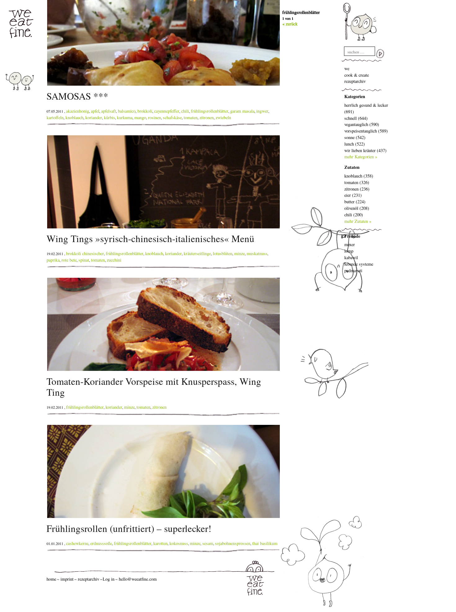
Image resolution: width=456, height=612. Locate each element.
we (346, 68)
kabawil (351, 257)
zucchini (114, 260)
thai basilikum (264, 543)
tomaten (191, 117)
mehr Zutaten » (357, 221)
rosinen (154, 117)
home (51, 579)
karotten (160, 543)
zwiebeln (223, 117)
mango (140, 117)
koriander (93, 117)
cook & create (356, 75)
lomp (348, 251)
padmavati (353, 270)
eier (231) (353, 195)
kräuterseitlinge (197, 253)
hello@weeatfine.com (138, 579)
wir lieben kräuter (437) (365, 150)
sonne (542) (354, 137)
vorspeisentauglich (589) (366, 131)
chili (185, 111)
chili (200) (353, 215)
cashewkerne (77, 543)
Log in (108, 579)
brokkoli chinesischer (85, 253)
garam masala (242, 111)
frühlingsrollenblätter (209, 111)
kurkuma (124, 117)
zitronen (206, 117)
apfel (95, 111)
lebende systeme (358, 264)
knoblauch (74, 117)
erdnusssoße (101, 543)
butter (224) (354, 202)
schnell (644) (356, 118)
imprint (67, 579)
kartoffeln (55, 117)
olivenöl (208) (356, 208)
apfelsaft (108, 111)
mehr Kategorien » (360, 157)
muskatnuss (257, 253)
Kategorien (354, 96)
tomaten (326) (356, 182)
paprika (53, 260)
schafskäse (172, 117)
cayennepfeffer (166, 111)
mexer (349, 244)
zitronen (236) (356, 189)
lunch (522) (354, 144)
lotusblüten (222, 253)
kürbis (109, 117)
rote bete (69, 260)
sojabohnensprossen (232, 543)
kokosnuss (178, 543)
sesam (207, 543)
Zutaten (352, 167)
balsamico (127, 111)
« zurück (289, 24)
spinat (83, 260)
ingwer (262, 111)
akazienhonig (77, 111)
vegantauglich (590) (361, 124)
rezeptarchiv (355, 81)
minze (239, 253)
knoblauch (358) (358, 176)
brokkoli (144, 111)
